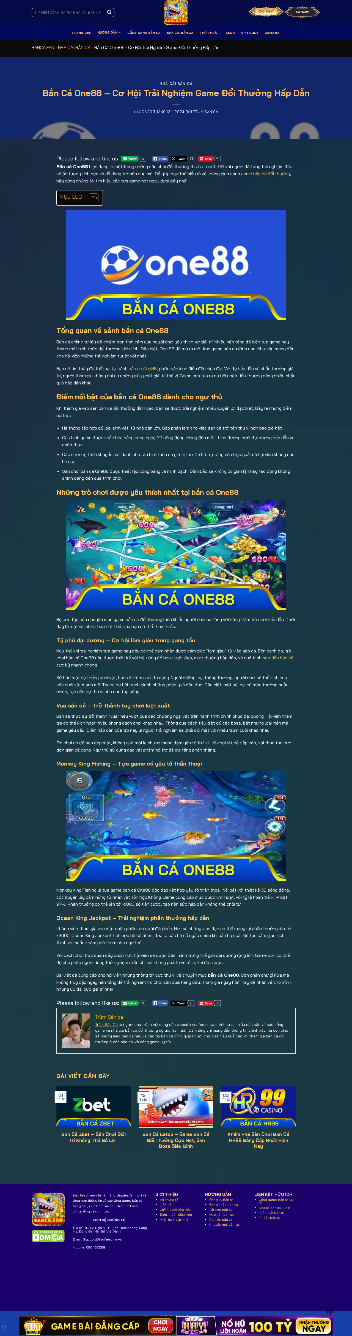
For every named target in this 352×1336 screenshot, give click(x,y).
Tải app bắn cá (220, 1209)
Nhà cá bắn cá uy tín (274, 1208)
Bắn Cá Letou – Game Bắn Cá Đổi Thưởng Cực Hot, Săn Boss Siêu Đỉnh (176, 1140)
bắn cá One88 (143, 368)
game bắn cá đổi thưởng (265, 173)
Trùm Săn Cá (106, 1024)
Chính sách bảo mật (175, 1209)
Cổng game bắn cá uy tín (276, 1201)
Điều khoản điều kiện (176, 1214)
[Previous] (64, 1114)
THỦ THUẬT (209, 33)
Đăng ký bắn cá (221, 1200)
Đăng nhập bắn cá (223, 1205)
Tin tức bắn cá (269, 1217)
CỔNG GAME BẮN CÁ (144, 33)
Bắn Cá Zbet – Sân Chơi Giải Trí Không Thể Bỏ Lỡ (93, 1137)
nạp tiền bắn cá (278, 657)
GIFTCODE (249, 33)
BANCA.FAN (43, 47)
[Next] (288, 1114)
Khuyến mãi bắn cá (224, 1224)
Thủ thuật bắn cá (272, 1213)
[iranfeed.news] (176, 12)
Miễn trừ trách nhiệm (175, 1219)
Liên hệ (165, 1205)
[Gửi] (109, 12)
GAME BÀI (272, 33)
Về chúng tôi (169, 1200)
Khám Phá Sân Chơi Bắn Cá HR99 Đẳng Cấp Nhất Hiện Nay (258, 1140)
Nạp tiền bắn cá (221, 1214)
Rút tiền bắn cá (220, 1219)
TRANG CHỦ (81, 33)
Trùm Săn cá (205, 112)
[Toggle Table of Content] (91, 198)
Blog (230, 33)
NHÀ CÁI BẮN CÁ (180, 33)
